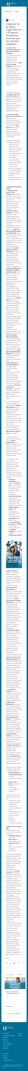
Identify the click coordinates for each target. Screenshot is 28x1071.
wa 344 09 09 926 (7, 1060)
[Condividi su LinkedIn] (14, 963)
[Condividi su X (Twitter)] (10, 963)
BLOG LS (5, 1040)
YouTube (5, 1058)
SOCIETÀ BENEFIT (7, 1044)
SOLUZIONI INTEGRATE (9, 1035)
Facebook (5, 1053)
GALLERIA (5, 1046)
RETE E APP (6, 1042)
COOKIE (20, 1035)
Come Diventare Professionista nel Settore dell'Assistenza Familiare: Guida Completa (14, 992)
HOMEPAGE (6, 1033)
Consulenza (8, 11)
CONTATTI (5, 1048)
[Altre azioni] (21, 20)
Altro (16, 11)
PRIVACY (20, 1033)
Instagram (5, 1055)
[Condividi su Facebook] (6, 963)
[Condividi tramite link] (18, 963)
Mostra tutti (19, 974)
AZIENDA (5, 1037)
